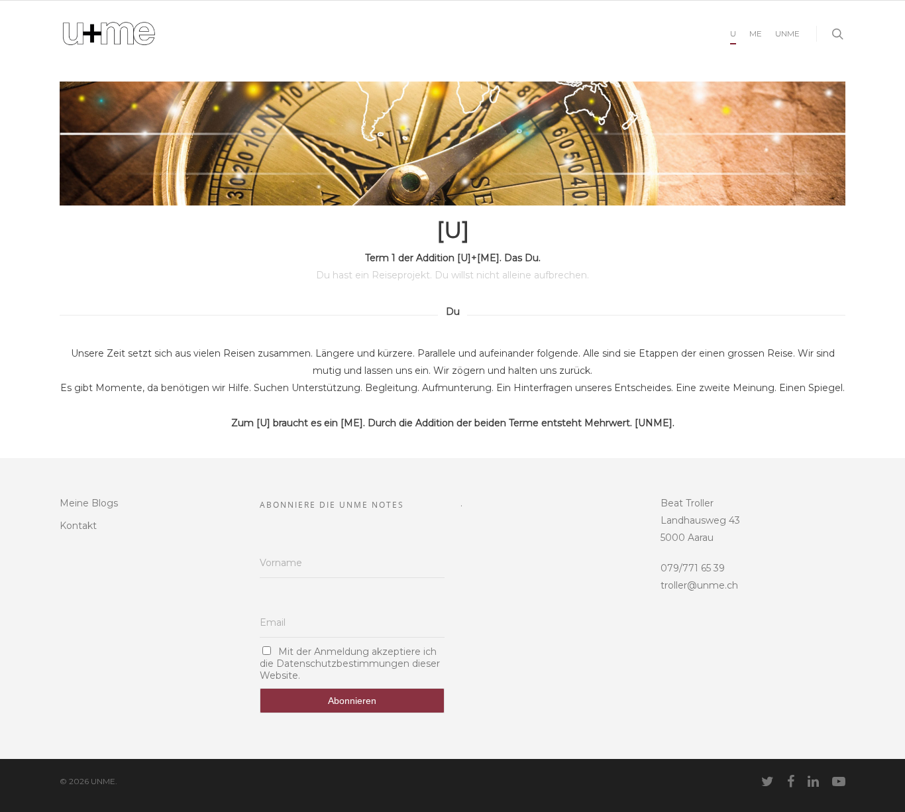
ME (755, 33)
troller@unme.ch (699, 585)
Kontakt (78, 526)
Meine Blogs (89, 503)
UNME (787, 33)
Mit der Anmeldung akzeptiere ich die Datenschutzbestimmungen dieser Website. (350, 663)
